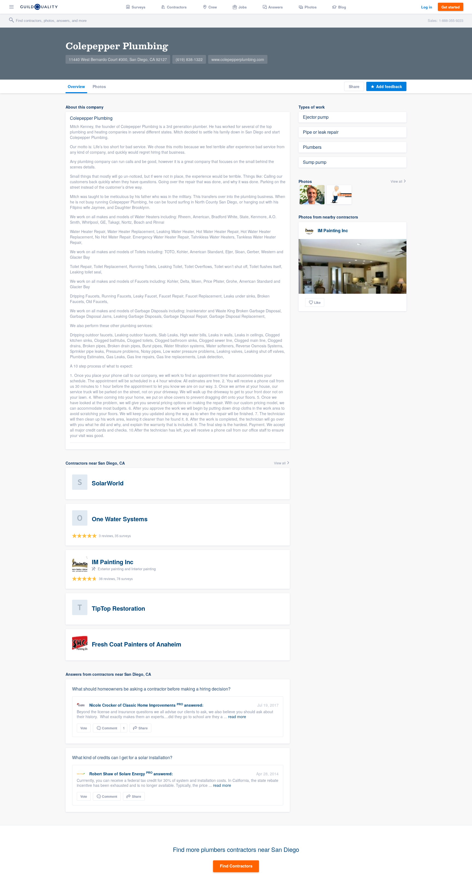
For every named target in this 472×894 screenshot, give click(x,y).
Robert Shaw (101, 773)
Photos (99, 86)
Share (354, 86)
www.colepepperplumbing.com (237, 59)
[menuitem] (135, 7)
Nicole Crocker (103, 705)
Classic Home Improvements (149, 705)
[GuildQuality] (39, 7)
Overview (76, 86)
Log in (426, 7)
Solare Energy (132, 773)
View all (280, 463)
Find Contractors (236, 866)
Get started (450, 7)
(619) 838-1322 (189, 59)
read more (237, 716)
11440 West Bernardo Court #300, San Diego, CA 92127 (118, 59)
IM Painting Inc (333, 230)
